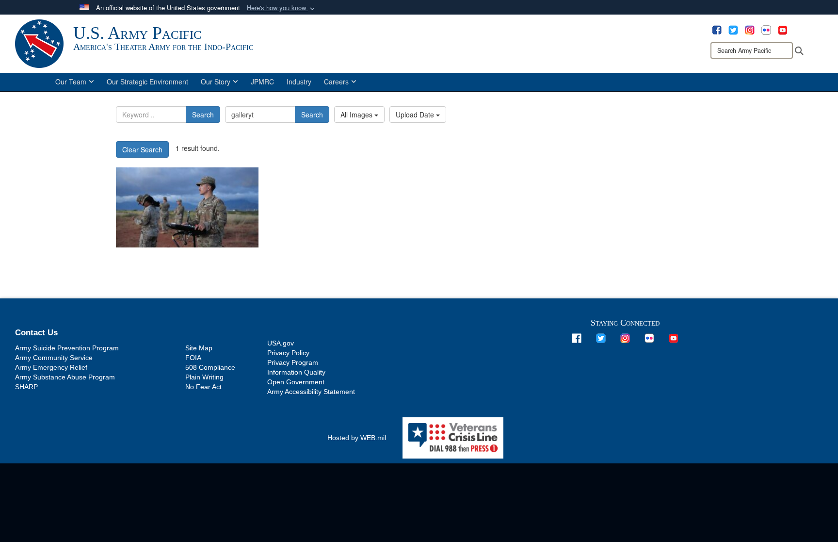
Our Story (215, 81)
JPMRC (262, 81)
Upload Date (416, 114)
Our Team (70, 81)
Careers (336, 81)
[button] (282, 8)
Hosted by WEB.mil (356, 438)
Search (203, 114)
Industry (299, 81)
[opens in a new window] (717, 29)
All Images (357, 114)
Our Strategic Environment (147, 81)
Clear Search (142, 149)
